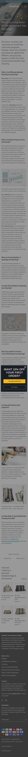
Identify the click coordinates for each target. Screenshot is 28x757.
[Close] (25, 367)
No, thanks (14, 387)
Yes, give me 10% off (14, 381)
